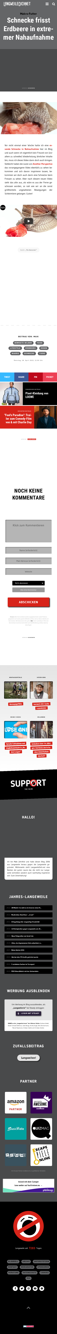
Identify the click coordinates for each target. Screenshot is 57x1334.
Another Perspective (42, 163)
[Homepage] (19, 4)
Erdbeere (30, 348)
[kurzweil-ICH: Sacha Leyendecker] (41, 695)
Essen (44, 348)
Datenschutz (29, 1273)
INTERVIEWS (41, 677)
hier (32, 621)
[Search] (53, 4)
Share (21, 377)
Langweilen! (28, 1057)
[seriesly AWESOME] (41, 1102)
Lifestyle (15, 348)
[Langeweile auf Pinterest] (42, 1288)
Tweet (7, 377)
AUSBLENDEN (31, 88)
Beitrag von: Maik (28, 337)
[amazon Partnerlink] (16, 1102)
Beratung (13, 1273)
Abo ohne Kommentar (28, 590)
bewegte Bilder (23, 343)
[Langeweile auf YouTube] (35, 1288)
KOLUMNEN (41, 717)
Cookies (45, 1273)
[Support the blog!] (28, 784)
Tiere (42, 353)
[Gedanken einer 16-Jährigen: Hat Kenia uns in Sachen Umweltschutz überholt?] (41, 739)
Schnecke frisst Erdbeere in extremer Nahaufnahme (28, 28)
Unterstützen (41, 1261)
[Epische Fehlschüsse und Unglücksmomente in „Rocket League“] (15, 737)
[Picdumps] (16, 1155)
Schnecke (29, 353)
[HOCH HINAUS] (28, 1307)
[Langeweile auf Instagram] (28, 1288)
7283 (32, 1248)
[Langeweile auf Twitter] (22, 1288)
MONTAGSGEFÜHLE (15, 677)
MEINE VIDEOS (15, 717)
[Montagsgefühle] (15, 693)
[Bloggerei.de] (28, 1326)
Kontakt (12, 1267)
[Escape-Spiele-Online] (41, 1155)
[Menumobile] (47, 4)
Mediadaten (27, 1267)
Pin (35, 377)
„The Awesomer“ (31, 250)
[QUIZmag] (41, 1128)
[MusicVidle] (16, 1128)
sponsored (43, 1267)
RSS (28, 1278)
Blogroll (13, 1261)
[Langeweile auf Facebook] (15, 1288)
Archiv (26, 1261)
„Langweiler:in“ (19, 1008)
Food (39, 343)
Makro (15, 353)
